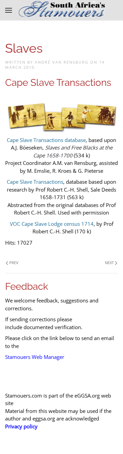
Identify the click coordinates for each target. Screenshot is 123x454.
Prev (13, 262)
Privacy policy (21, 426)
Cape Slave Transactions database (46, 140)
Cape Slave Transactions (35, 181)
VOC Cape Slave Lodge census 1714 (52, 223)
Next (109, 262)
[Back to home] (61, 10)
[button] (8, 10)
